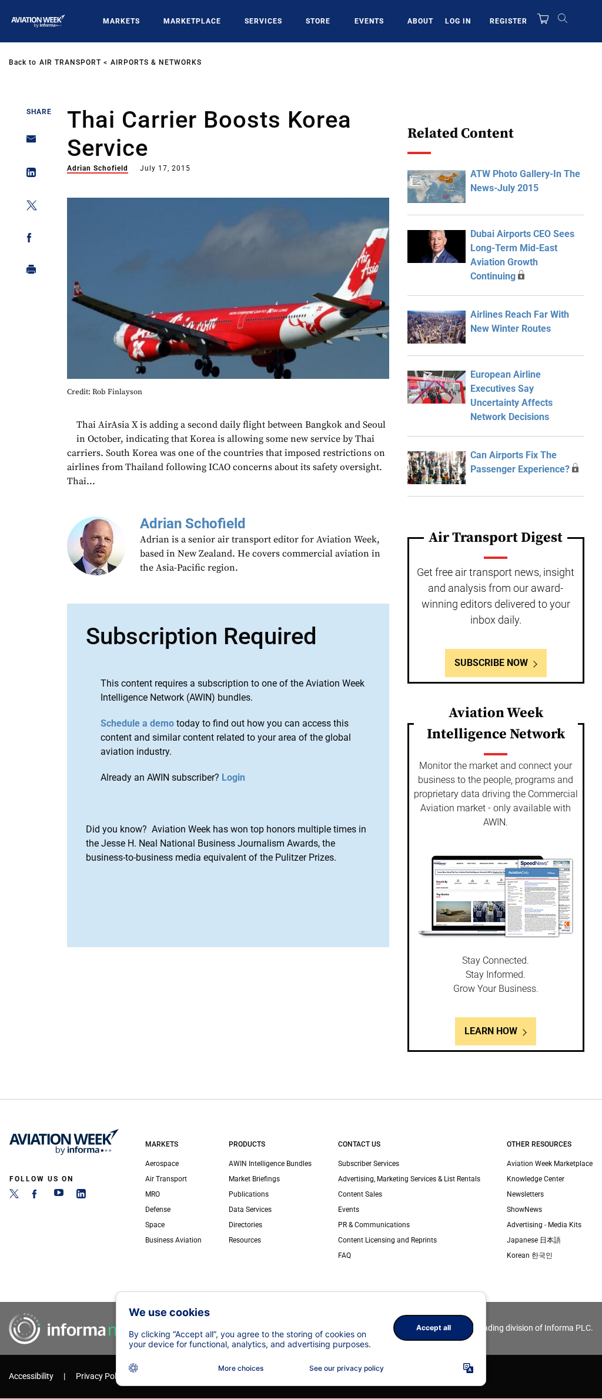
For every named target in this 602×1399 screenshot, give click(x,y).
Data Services (250, 1209)
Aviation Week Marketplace (550, 1164)
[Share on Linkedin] (27, 175)
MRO (152, 1194)
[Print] (27, 272)
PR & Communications (374, 1225)
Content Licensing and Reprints (387, 1240)
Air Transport (70, 62)
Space (155, 1225)
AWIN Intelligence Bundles (270, 1164)
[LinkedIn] (81, 1196)
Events (369, 21)
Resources (245, 1240)
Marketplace (192, 21)
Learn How (490, 1031)
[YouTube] (58, 1196)
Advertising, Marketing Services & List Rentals (409, 1179)
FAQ (344, 1255)
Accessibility (31, 1376)
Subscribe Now (491, 662)
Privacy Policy (101, 1376)
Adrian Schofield (97, 168)
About (420, 21)
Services (263, 21)
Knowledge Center (535, 1179)
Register (508, 21)
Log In (458, 21)
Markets (121, 21)
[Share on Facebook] (27, 239)
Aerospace (162, 1164)
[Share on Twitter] (27, 207)
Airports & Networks (156, 62)
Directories (245, 1225)
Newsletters (525, 1194)
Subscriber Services (368, 1164)
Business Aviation (173, 1240)
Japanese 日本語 (534, 1240)
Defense (157, 1209)
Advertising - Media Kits (544, 1225)
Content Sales (360, 1194)
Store (318, 21)
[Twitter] (14, 1196)
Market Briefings (254, 1179)
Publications (249, 1194)
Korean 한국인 (530, 1255)
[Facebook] (36, 1196)
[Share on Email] (27, 142)
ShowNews (524, 1209)
